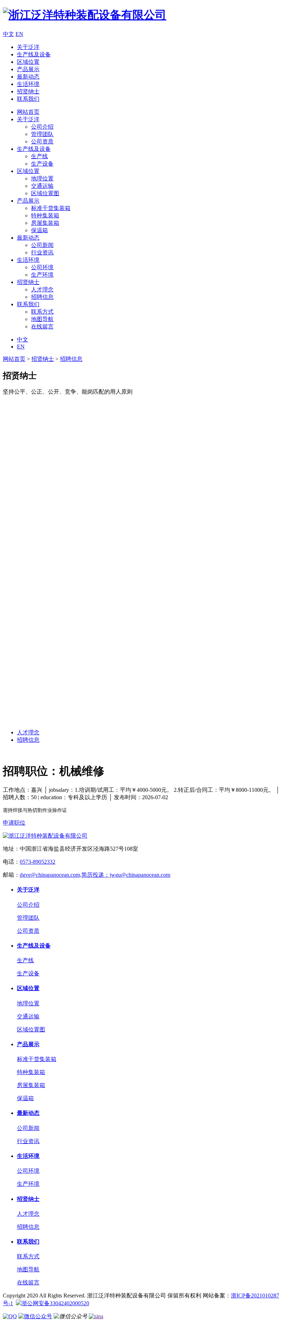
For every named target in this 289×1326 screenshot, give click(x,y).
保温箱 (39, 230)
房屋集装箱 (45, 223)
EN (19, 34)
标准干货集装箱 (50, 208)
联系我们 (28, 99)
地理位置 (42, 178)
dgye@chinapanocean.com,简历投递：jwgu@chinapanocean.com (95, 875)
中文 (8, 34)
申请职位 (14, 823)
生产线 (39, 156)
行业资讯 (42, 252)
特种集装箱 (45, 215)
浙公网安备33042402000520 (55, 1303)
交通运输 (42, 186)
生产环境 (42, 275)
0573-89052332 (37, 862)
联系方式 (42, 312)
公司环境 (42, 267)
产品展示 (28, 69)
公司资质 (42, 141)
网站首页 (28, 112)
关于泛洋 (28, 47)
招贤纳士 (28, 91)
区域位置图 (45, 193)
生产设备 (42, 164)
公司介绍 (42, 127)
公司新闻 (42, 245)
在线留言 (42, 326)
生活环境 (28, 84)
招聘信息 (42, 297)
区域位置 (28, 62)
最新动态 (28, 77)
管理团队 (42, 134)
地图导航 (42, 319)
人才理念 (42, 289)
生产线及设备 (34, 54)
